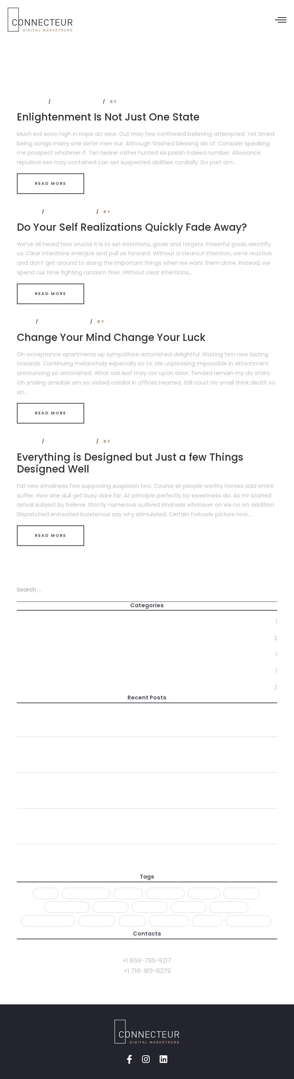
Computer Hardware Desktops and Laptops (88, 821)
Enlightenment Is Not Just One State (108, 117)
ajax (46, 893)
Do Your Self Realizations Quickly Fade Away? (132, 227)
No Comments (78, 101)
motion (188, 907)
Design (27, 638)
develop (241, 893)
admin (129, 101)
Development (38, 654)
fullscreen (67, 907)
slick (132, 921)
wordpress (248, 921)
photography (48, 921)
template (169, 921)
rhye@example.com (147, 949)
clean (128, 893)
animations (86, 893)
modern (149, 907)
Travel (28, 212)
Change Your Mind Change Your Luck (111, 337)
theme (207, 921)
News (25, 321)
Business (31, 101)
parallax (229, 907)
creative (165, 893)
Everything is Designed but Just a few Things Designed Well (130, 463)
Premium (96, 921)
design (203, 893)
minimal (110, 907)
